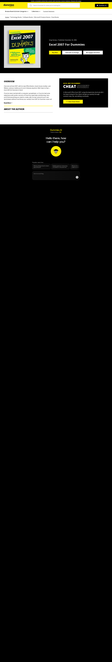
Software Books (28, 17)
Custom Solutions (48, 11)
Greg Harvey (53, 40)
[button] (17, 11)
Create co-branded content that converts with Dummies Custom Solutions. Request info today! (56, 1)
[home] (9, 5)
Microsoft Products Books (42, 17)
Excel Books (55, 17)
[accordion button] (28, 81)
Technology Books (16, 17)
